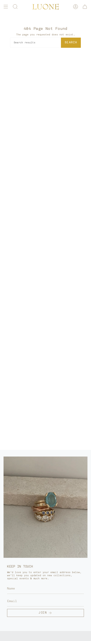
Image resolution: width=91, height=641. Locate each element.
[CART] (84, 6)
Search (71, 42)
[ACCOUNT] (75, 6)
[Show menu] (5, 6)
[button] (15, 6)
